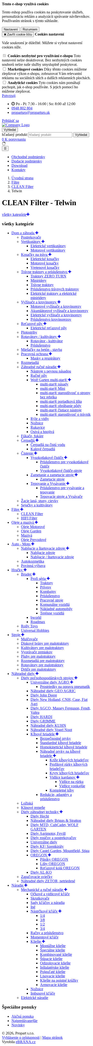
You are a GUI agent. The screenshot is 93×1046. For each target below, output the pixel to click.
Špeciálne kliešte (52, 950)
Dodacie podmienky (26, 161)
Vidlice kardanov (63, 777)
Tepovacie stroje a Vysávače (61, 496)
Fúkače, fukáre (32, 436)
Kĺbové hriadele (43, 734)
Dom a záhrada (23, 233)
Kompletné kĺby (62, 790)
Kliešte (36, 941)
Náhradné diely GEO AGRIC (53, 691)
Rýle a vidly (40, 419)
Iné (33, 907)
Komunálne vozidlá (55, 604)
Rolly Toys (29, 626)
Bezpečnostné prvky (55, 738)
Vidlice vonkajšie (72, 786)
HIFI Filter (29, 518)
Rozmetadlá (30, 363)
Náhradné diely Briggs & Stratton (56, 820)
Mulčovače (29, 639)
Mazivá (26, 535)
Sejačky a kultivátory (37, 505)
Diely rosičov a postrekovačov (53, 838)
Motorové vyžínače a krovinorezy (56, 306)
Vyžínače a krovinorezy (39, 302)
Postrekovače (31, 237)
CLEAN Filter (32, 514)
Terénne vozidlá (52, 613)
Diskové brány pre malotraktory (45, 643)
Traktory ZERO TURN (48, 276)
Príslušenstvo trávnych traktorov (55, 289)
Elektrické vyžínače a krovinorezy (56, 315)
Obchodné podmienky (28, 157)
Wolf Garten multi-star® (49, 380)
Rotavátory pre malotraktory (42, 665)
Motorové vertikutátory (48, 250)
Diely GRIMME (43, 721)
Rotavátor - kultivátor (47, 341)
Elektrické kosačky (45, 259)
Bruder (26, 574)
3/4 (42, 928)
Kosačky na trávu (34, 254)
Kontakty (18, 170)
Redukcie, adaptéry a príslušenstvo (56, 797)
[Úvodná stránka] (16, 125)
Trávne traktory (42, 285)
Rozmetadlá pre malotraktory (43, 661)
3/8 (42, 920)
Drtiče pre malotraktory (38, 669)
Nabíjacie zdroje (43, 553)
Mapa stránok (52, 1037)
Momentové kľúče (44, 937)
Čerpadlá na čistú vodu (48, 445)
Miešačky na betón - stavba (41, 350)
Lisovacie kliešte (52, 976)
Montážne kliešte (53, 946)
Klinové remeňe (33, 808)
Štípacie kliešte (51, 959)
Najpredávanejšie (24, 1021)
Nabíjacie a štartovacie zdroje (43, 548)
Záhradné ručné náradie (39, 367)
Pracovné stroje (51, 600)
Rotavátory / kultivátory (39, 337)
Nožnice (37, 423)
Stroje (16, 635)
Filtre (15, 509)
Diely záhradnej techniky (40, 812)
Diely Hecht (40, 816)
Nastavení (11, 29)
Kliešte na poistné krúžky (59, 980)
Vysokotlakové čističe (47, 458)
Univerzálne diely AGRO (50, 682)
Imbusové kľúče (43, 993)
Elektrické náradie (34, 998)
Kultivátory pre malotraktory (42, 648)
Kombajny (48, 591)
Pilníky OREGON (54, 859)
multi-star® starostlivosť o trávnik (65, 414)
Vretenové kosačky (45, 267)
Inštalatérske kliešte (54, 967)
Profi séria (39, 579)
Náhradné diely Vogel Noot (51, 730)
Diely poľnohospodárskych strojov (47, 678)
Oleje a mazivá (23, 522)
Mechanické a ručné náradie (42, 890)
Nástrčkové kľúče (44, 911)
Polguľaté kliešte (52, 972)
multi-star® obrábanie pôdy (60, 406)
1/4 (42, 916)
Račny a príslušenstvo (47, 933)
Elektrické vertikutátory (48, 246)
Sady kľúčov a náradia (48, 903)
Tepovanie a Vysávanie (48, 483)
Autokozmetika (32, 561)
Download (19, 165)
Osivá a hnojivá (42, 432)
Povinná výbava (33, 566)
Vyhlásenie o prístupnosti (21, 1037)
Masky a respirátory (45, 358)
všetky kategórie (14, 214)
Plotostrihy (29, 332)
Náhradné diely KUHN (48, 725)
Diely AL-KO (41, 872)
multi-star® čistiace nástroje (61, 410)
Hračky (17, 570)
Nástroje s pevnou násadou (51, 371)
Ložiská (27, 803)
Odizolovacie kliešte (55, 963)
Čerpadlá (28, 440)
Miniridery (38, 280)
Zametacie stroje (52, 479)
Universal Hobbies (35, 630)
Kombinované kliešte (56, 954)
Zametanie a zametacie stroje (53, 475)
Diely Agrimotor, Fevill (48, 833)
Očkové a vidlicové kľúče (50, 894)
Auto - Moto (21, 544)
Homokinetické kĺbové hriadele (63, 747)
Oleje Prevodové (33, 540)
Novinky (18, 1025)
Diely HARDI (41, 717)
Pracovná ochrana (35, 354)
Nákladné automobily (56, 609)
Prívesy (45, 587)
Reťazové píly (32, 324)
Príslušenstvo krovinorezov (51, 319)
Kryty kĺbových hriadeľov (69, 773)
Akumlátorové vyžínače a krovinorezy (59, 311)
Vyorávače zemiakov (36, 652)
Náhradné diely (23, 674)
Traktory (46, 583)
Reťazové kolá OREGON (60, 868)
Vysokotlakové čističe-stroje (61, 471)
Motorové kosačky (45, 263)
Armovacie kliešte (53, 985)
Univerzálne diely (44, 842)
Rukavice (38, 427)
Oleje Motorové (33, 527)
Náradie (17, 885)
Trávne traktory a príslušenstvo (44, 272)
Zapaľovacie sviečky (36, 877)
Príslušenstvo (40, 345)
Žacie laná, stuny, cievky (39, 501)
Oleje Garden (31, 531)
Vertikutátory (31, 242)
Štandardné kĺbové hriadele (60, 743)
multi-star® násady (54, 384)
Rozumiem (30, 29)
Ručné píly (39, 375)
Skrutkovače (40, 898)
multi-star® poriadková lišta (61, 401)
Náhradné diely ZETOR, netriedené (48, 881)
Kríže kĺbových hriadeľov (69, 760)
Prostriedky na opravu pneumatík (65, 687)
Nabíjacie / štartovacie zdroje (52, 557)
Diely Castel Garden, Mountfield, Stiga (60, 851)
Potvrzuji (9, 96)
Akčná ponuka (22, 1016)
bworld (36, 617)
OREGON (39, 855)
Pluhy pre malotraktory (38, 656)
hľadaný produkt (14, 134)
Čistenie (27, 453)
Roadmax (38, 622)
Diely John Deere (44, 695)
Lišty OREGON (52, 864)
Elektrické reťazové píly (49, 328)
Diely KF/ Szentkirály (47, 846)
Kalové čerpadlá (43, 449)
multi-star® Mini (52, 388)
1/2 (42, 924)
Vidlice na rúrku (71, 782)
